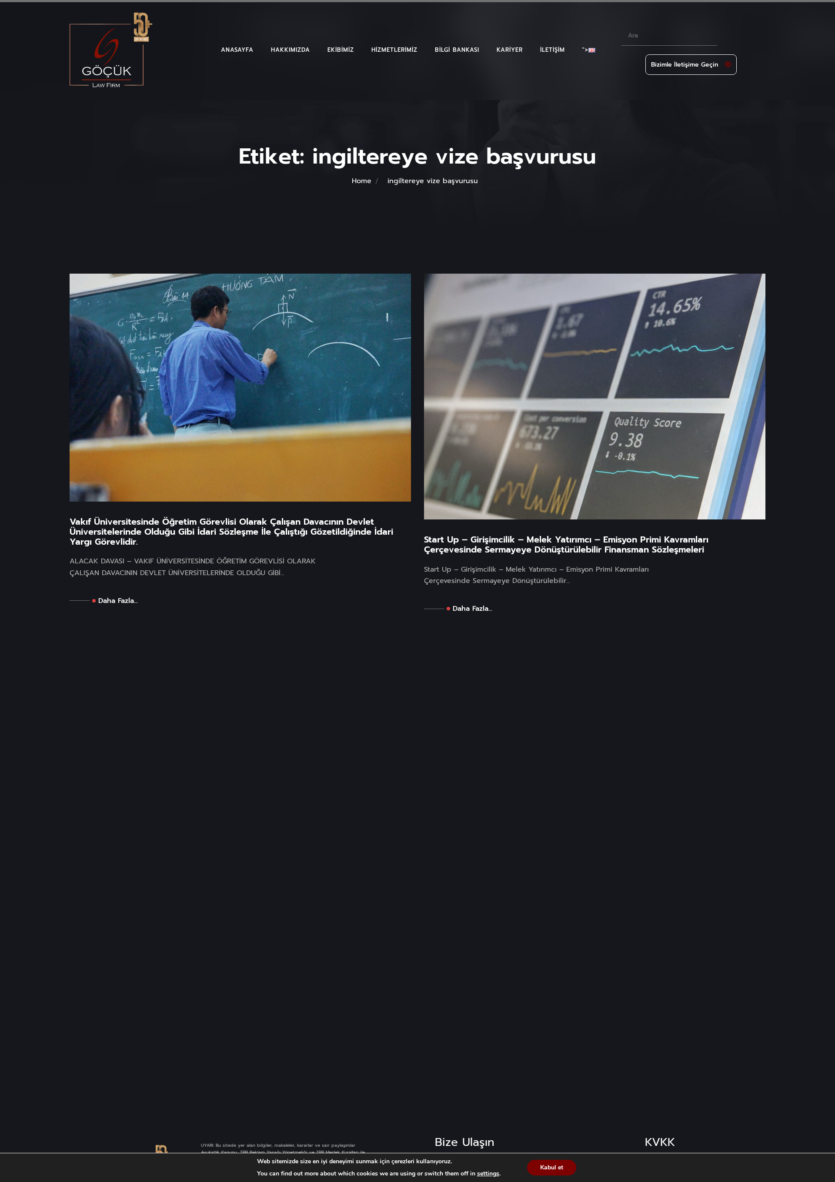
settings (488, 1174)
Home (361, 181)
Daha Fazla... (118, 601)
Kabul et (551, 1167)
